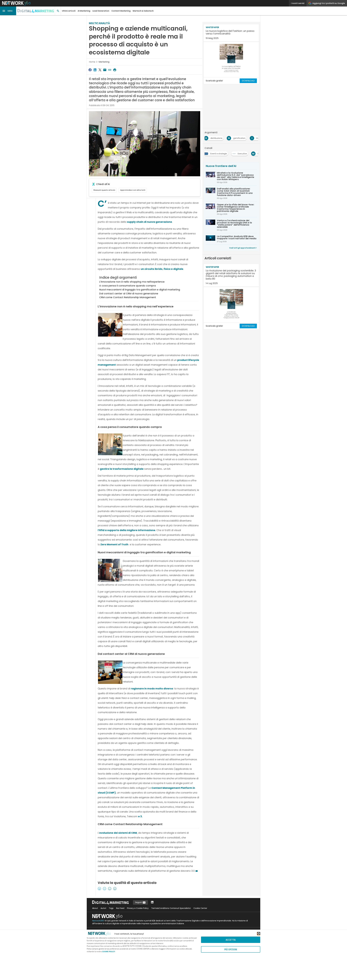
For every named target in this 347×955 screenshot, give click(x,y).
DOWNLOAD (248, 80)
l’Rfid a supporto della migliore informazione (126, 530)
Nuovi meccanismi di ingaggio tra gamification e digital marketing (139, 289)
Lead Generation (100, 10)
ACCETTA (231, 940)
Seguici (138, 902)
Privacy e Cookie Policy (138, 908)
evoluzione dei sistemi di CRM (118, 832)
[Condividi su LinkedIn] (95, 69)
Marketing (104, 61)
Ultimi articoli (68, 10)
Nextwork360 (98, 920)
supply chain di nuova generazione (149, 222)
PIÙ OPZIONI (230, 949)
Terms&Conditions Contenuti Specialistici (171, 908)
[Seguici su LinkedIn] (152, 902)
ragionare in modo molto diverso (152, 688)
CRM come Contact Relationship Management (127, 297)
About (95, 908)
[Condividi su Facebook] (90, 69)
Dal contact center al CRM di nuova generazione (128, 293)
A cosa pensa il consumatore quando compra (127, 285)
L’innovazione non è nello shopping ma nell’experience (132, 281)
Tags (111, 908)
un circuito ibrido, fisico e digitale (162, 269)
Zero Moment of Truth (114, 544)
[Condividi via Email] (105, 69)
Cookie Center (200, 908)
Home (92, 61)
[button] (8, 11)
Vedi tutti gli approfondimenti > (243, 248)
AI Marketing (84, 10)
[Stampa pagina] (115, 69)
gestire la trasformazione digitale (122, 469)
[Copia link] (110, 69)
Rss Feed (120, 908)
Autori (103, 908)
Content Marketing (121, 10)
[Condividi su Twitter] (100, 69)
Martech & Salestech (143, 10)
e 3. (140, 816)
